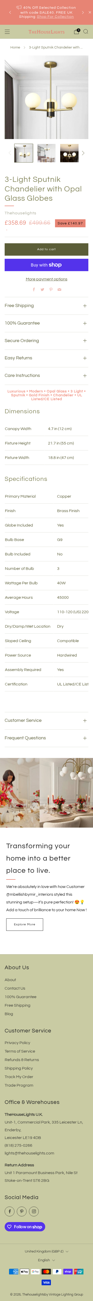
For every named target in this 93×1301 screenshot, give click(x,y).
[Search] (85, 31)
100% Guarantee (20, 997)
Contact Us (15, 988)
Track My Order (19, 1077)
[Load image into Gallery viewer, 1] (23, 153)
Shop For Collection (55, 17)
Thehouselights (20, 213)
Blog (9, 1014)
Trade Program (19, 1085)
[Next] (83, 12)
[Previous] (10, 12)
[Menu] (7, 31)
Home (15, 47)
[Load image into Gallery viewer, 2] (46, 153)
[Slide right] (82, 153)
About (10, 980)
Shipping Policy (19, 1068)
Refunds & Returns (22, 1060)
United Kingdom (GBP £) (44, 1251)
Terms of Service (20, 1051)
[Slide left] (10, 153)
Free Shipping (17, 1005)
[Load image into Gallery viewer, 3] (69, 153)
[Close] (90, 12)
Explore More (24, 924)
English (44, 1260)
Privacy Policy (17, 1043)
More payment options (46, 279)
